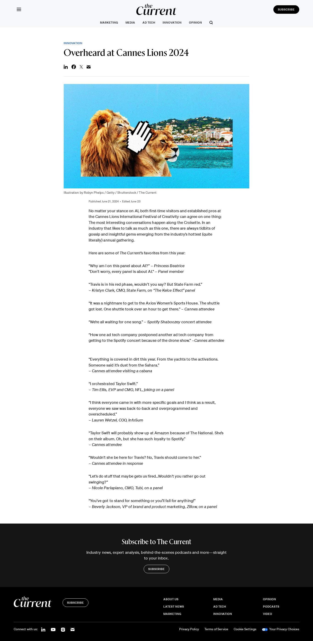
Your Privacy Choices (284, 629)
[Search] (211, 22)
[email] (73, 629)
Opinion (195, 22)
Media (130, 22)
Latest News (173, 607)
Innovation (172, 22)
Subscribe (286, 9)
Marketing (109, 22)
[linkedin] (43, 629)
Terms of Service (216, 629)
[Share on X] (81, 66)
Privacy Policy (189, 629)
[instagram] (63, 629)
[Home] (156, 9)
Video (267, 614)
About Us (170, 599)
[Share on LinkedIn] (66, 67)
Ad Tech (149, 22)
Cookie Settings (245, 629)
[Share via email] (89, 66)
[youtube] (53, 629)
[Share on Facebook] (73, 67)
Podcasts (271, 607)
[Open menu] (19, 9)
